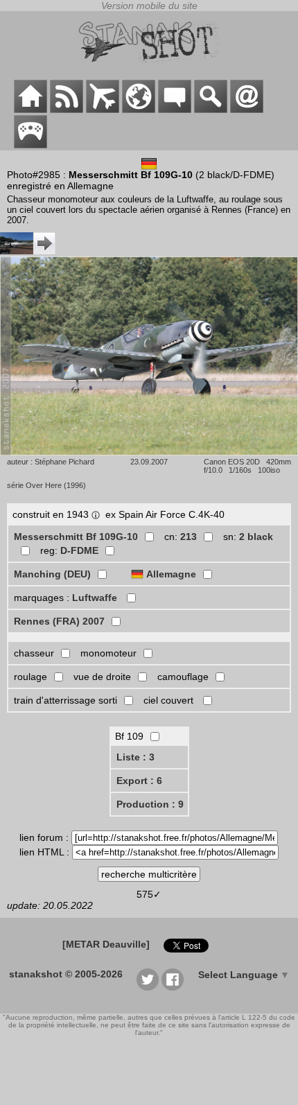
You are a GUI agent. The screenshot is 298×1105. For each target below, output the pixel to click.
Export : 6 (139, 780)
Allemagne (171, 574)
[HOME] (30, 109)
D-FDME (79, 550)
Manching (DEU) (52, 574)
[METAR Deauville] (106, 944)
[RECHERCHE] (210, 109)
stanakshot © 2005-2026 (66, 974)
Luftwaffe (96, 597)
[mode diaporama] (149, 452)
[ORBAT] (102, 109)
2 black (256, 536)
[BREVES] (66, 109)
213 (188, 536)
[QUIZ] (30, 144)
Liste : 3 (135, 757)
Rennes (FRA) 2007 (59, 621)
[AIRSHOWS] (138, 109)
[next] (27, 250)
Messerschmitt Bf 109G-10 (76, 536)
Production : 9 (150, 804)
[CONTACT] (246, 109)
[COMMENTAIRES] (174, 109)
